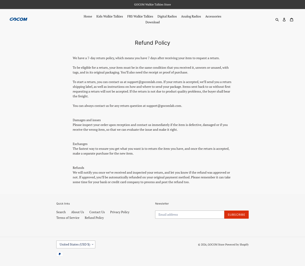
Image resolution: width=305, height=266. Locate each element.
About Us (77, 212)
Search (61, 212)
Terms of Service (67, 217)
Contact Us (97, 212)
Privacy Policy (119, 212)
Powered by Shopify (237, 244)
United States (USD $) (75, 244)
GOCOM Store (216, 244)
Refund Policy (94, 217)
